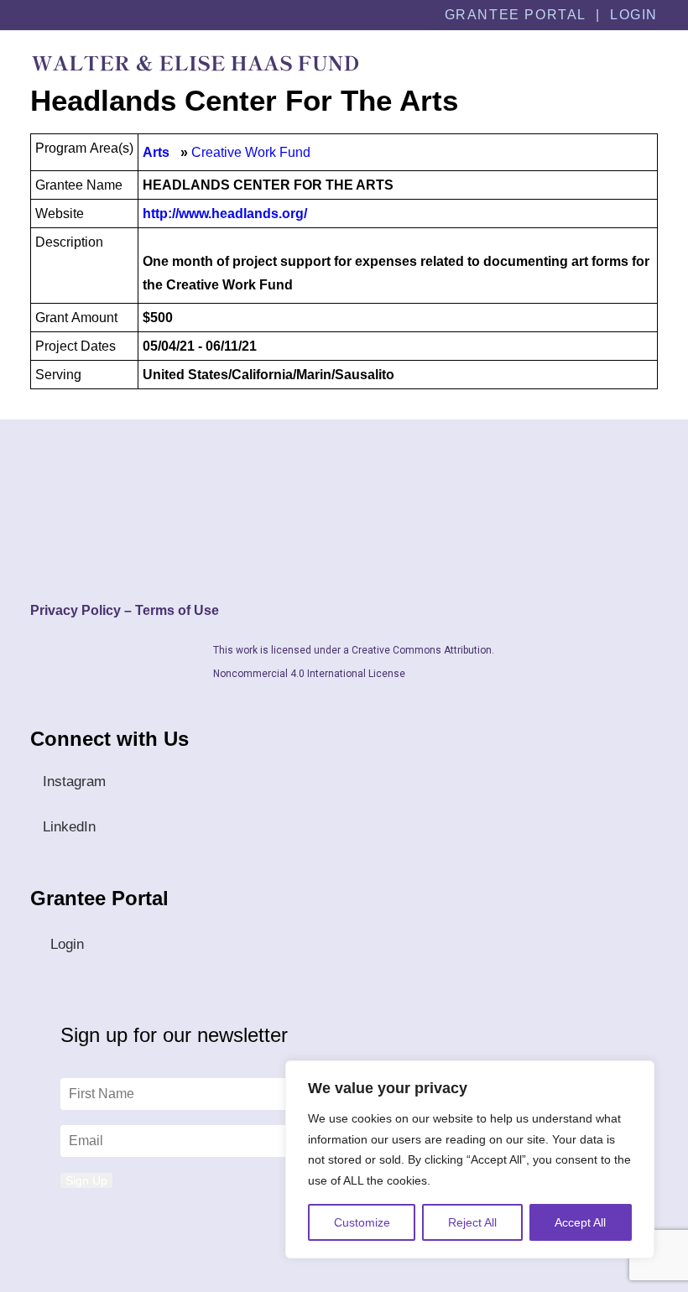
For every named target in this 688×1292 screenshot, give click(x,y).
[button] (649, 63)
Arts (156, 152)
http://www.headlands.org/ (225, 213)
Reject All (472, 1222)
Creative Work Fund (250, 152)
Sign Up (86, 1180)
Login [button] (67, 944)
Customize (362, 1222)
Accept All (580, 1222)
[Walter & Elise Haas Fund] (195, 63)
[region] (469, 1159)
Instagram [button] (74, 781)
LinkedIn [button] (69, 827)
